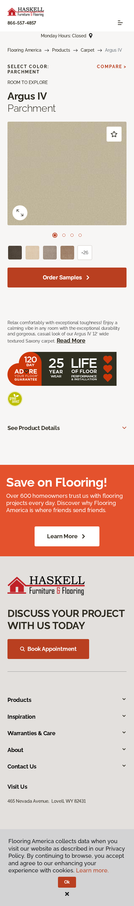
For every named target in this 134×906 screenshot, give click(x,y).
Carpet (87, 50)
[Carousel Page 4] (80, 235)
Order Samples (62, 277)
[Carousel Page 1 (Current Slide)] (54, 235)
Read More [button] (71, 340)
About (15, 750)
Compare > (112, 66)
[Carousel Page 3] (72, 235)
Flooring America (24, 50)
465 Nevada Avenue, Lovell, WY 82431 (46, 801)
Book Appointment (52, 649)
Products (61, 50)
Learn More (62, 536)
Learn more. (92, 870)
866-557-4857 (21, 23)
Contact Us (21, 766)
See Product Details (33, 428)
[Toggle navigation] (120, 22)
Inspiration (21, 716)
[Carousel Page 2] (63, 235)
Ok (67, 882)
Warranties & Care (31, 733)
